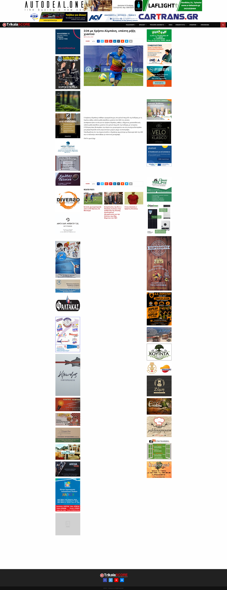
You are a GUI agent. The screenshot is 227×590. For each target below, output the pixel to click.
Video (170, 25)
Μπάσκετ (142, 25)
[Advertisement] (113, 102)
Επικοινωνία (205, 25)
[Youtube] (216, 25)
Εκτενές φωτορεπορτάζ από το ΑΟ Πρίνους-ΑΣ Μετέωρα (92, 209)
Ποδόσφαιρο (130, 25)
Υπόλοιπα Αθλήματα (157, 25)
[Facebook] (212, 25)
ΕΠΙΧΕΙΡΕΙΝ (192, 25)
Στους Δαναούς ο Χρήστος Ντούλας (131, 208)
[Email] (218, 25)
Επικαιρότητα (180, 25)
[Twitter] (214, 25)
